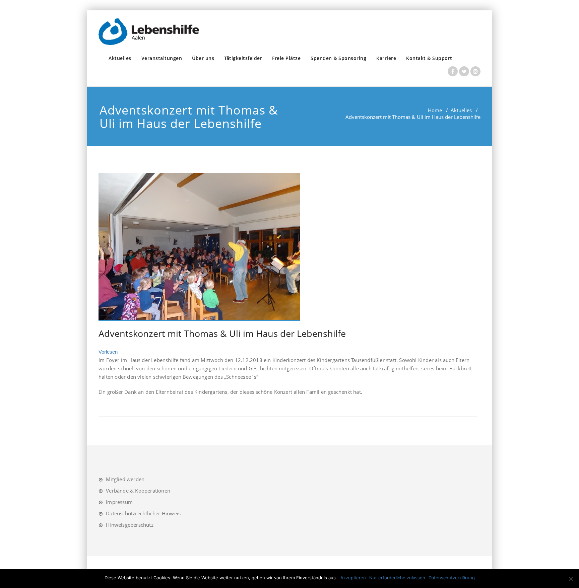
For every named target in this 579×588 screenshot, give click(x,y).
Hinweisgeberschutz (129, 524)
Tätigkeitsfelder (243, 58)
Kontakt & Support (429, 58)
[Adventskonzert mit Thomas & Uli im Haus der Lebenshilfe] (288, 247)
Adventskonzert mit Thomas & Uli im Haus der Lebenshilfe (222, 333)
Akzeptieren (353, 577)
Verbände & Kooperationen (138, 490)
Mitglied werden (125, 479)
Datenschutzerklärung (452, 577)
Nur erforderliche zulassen (397, 577)
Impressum (119, 502)
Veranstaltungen (161, 58)
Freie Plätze (286, 58)
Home (435, 110)
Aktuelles (120, 58)
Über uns (203, 58)
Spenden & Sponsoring (338, 58)
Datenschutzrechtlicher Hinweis (143, 513)
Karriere (386, 58)
